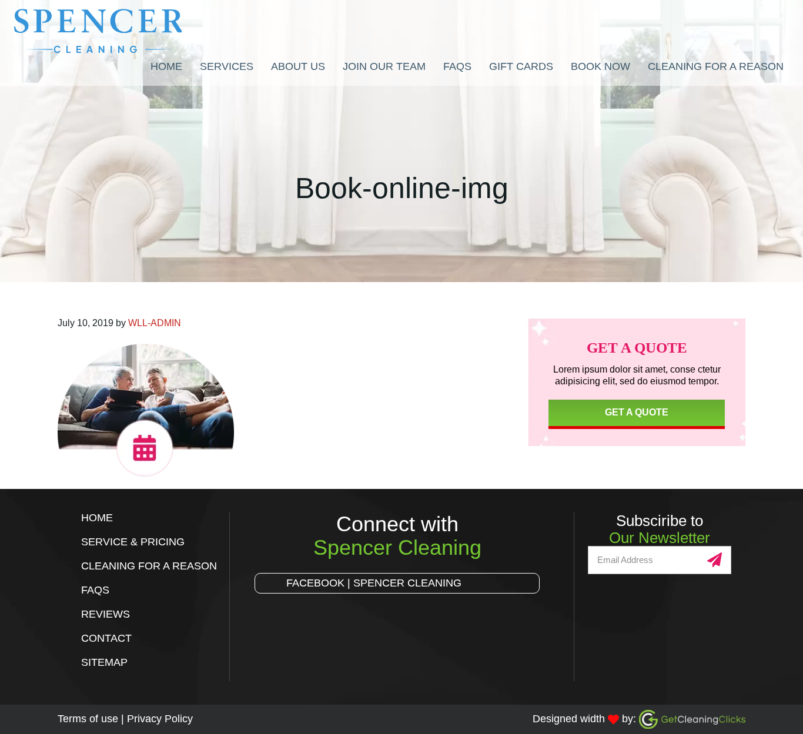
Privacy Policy (160, 719)
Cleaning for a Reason (149, 566)
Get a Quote (636, 412)
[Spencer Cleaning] (113, 31)
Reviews (105, 614)
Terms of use (88, 719)
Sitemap (104, 662)
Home (97, 518)
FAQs (95, 590)
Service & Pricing (133, 542)
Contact (106, 638)
